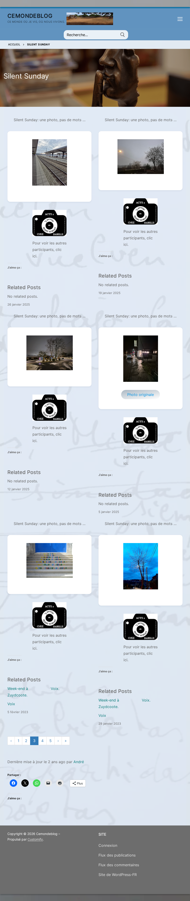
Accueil (14, 44)
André (78, 761)
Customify (35, 839)
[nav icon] (180, 19)
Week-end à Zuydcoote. (17, 691)
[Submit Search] (122, 34)
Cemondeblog (29, 16)
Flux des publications (117, 855)
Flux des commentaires (118, 865)
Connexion (107, 845)
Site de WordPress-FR (117, 874)
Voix (11, 704)
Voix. (55, 688)
